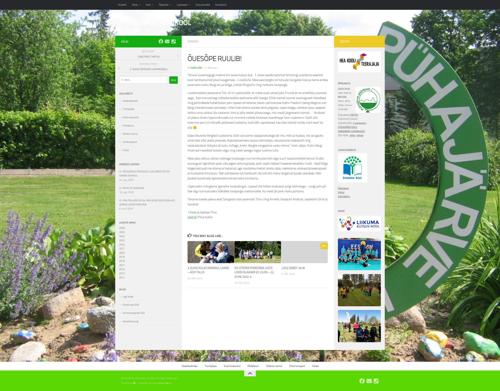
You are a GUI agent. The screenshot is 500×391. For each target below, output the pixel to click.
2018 (122, 260)
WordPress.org (130, 321)
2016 (122, 269)
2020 (122, 252)
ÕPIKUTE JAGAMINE (133, 188)
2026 (122, 227)
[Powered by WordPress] (134, 383)
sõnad (360, 135)
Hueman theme (163, 383)
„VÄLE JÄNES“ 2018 (293, 268)
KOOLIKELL (344, 196)
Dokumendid (203, 4)
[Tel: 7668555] (173, 41)
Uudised (193, 41)
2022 (122, 244)
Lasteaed (182, 4)
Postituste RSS (131, 304)
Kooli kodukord (130, 117)
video (352, 135)
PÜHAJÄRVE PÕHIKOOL (156, 22)
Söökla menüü (130, 133)
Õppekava (343, 188)
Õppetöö (164, 4)
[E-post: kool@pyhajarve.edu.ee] (167, 41)
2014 (122, 277)
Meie (135, 4)
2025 (122, 232)
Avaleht (122, 4)
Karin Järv (196, 68)
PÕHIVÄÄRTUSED (347, 127)
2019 (122, 256)
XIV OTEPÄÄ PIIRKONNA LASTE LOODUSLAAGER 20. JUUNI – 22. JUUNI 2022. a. (254, 272)
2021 (122, 248)
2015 (122, 273)
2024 (122, 236)
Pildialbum (128, 125)
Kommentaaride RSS (134, 313)
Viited (126, 150)
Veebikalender (130, 100)
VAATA (192, 217)
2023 (122, 240)
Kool (148, 4)
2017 (122, 265)
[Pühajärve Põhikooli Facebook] (161, 41)
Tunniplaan (128, 109)
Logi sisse (128, 296)
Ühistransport (130, 142)
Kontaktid (220, 4)
